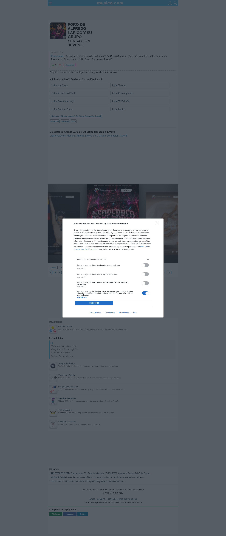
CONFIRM (94, 303)
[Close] (158, 223)
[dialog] (113, 268)
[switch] (145, 265)
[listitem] (113, 259)
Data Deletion (95, 312)
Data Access (110, 312)
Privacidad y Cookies (127, 312)
